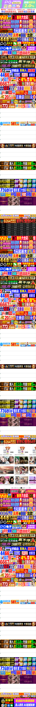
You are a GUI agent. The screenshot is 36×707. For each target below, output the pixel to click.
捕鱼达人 (9, 229)
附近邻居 (9, 227)
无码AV (3, 231)
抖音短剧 (9, 231)
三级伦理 (9, 225)
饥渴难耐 (15, 227)
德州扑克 (21, 229)
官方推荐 (3, 229)
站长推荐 (3, 227)
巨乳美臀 (21, 225)
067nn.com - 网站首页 (8, 14)
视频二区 (3, 225)
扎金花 (34, 229)
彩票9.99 (27, 229)
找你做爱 (21, 227)
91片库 (28, 231)
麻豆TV (15, 231)
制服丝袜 (33, 225)
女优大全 (33, 231)
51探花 (21, 231)
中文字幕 (15, 225)
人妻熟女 (27, 225)
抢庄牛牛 (15, 229)
